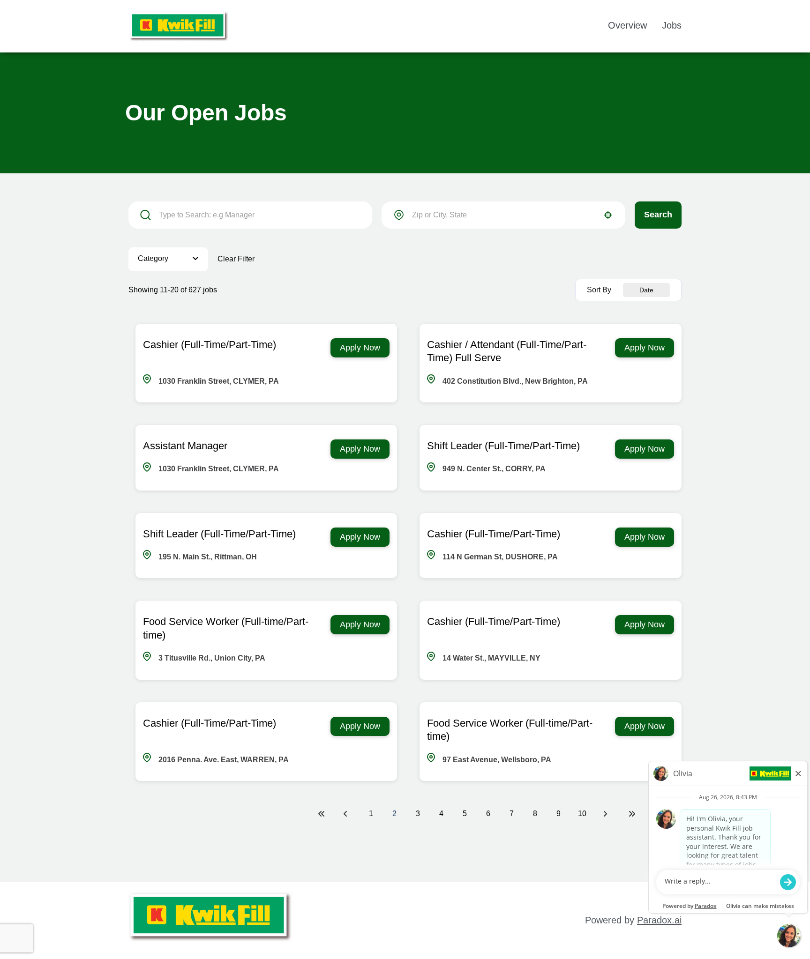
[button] (168, 259)
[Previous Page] (346, 813)
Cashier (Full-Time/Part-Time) (209, 344)
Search (658, 214)
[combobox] (503, 215)
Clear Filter (236, 259)
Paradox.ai (659, 920)
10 (582, 814)
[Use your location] (608, 215)
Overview (627, 25)
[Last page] (631, 813)
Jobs (672, 25)
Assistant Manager (185, 446)
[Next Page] (606, 813)
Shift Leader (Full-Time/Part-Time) (503, 446)
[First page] (321, 813)
